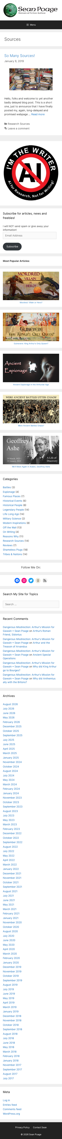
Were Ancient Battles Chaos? (31, 425)
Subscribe (12, 246)
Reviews (8, 545)
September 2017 (12, 1069)
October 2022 (11, 837)
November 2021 (12, 877)
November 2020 (12, 922)
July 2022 (8, 851)
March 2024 (10, 784)
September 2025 (12, 735)
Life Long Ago (11, 514)
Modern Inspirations (14, 523)
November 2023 (12, 797)
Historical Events (12, 500)
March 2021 (9, 909)
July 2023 (8, 815)
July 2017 (8, 1078)
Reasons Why (11, 536)
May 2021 (8, 904)
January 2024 (11, 793)
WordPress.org (11, 1113)
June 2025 (9, 744)
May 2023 (9, 820)
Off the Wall (9, 527)
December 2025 (12, 726)
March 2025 (10, 753)
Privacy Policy (22, 1127)
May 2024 (9, 779)
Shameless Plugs (13, 549)
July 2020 (8, 935)
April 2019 (9, 1002)
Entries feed (10, 1104)
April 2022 (9, 860)
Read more (38, 114)
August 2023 (10, 811)
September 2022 (12, 842)
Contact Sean (40, 1127)
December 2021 (12, 873)
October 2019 (11, 975)
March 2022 (10, 864)
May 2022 (8, 855)
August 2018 (10, 1033)
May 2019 (8, 998)
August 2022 (10, 846)
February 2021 (11, 913)
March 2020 (10, 953)
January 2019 (11, 1011)
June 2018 (9, 1042)
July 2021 (8, 895)
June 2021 (9, 900)
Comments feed (12, 1109)
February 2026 (11, 722)
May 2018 (8, 1047)
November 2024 (12, 762)
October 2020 (11, 926)
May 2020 (9, 944)
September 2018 (12, 1029)
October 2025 (11, 730)
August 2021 (10, 891)
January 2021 (10, 918)
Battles (7, 487)
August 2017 (10, 1073)
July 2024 (8, 775)
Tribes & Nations (12, 554)
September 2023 (12, 806)
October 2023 (11, 802)
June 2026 (9, 713)
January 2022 (11, 869)
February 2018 (11, 1056)
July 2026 (8, 708)
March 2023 (10, 824)
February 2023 (11, 828)
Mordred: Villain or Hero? (31, 302)
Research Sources (19, 123)
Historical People (12, 505)
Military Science (12, 518)
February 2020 (11, 958)
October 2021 (11, 882)
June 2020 (9, 940)
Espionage (9, 491)
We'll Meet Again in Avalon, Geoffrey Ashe (31, 466)
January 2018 (10, 1060)
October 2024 (11, 766)
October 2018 (11, 1024)
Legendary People (13, 509)
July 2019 (8, 989)
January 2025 (11, 757)
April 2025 (9, 748)
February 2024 (11, 788)
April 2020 (9, 949)
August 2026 (10, 704)
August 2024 (10, 771)
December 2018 (12, 1016)
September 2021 (12, 886)
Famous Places (11, 496)
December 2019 (12, 966)
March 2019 (10, 1007)
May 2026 (9, 717)
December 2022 (12, 833)
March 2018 (9, 1051)
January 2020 (11, 962)
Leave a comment (19, 128)
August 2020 (10, 931)
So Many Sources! (19, 55)
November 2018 (12, 1020)
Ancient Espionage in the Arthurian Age (31, 384)
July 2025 (8, 739)
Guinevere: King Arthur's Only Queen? (31, 343)
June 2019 (9, 993)
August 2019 (10, 984)
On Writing (9, 531)
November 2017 (12, 1064)
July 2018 (8, 1038)
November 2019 (12, 971)
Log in (6, 1100)
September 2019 (12, 980)
